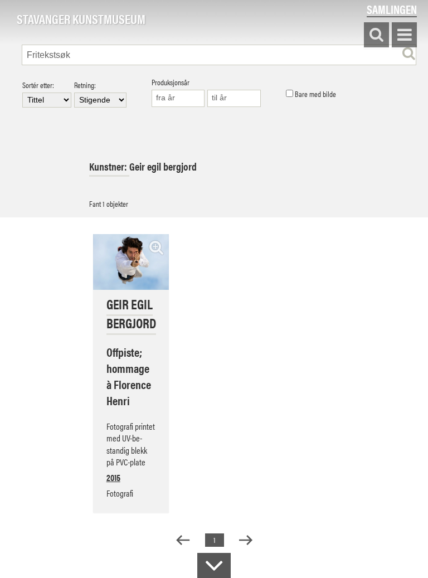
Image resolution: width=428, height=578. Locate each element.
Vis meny (404, 35)
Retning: (85, 85)
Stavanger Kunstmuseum (81, 19)
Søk (376, 35)
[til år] (234, 98)
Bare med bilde (314, 94)
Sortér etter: (38, 85)
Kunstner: (109, 166)
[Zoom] (156, 247)
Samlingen (392, 9)
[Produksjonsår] (178, 98)
